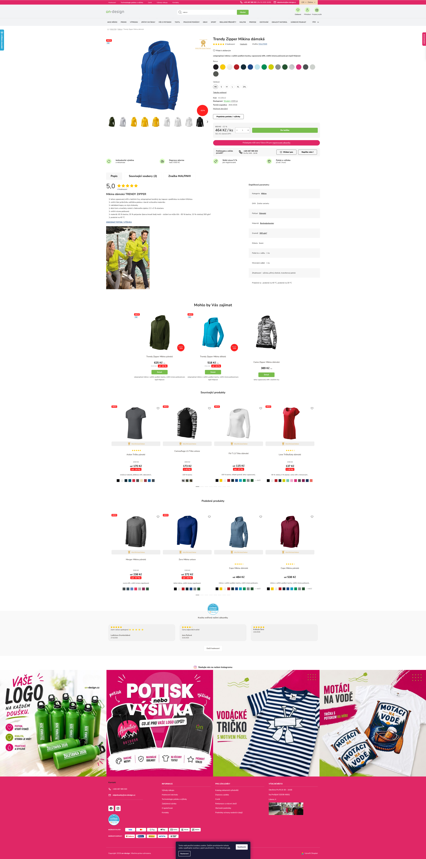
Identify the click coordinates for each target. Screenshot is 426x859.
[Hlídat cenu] (286, 152)
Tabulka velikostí (220, 92)
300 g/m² (263, 233)
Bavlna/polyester (267, 223)
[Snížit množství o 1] (237, 130)
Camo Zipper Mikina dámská (266, 362)
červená (228, 587)
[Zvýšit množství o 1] (248, 130)
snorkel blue (149, 479)
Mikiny (264, 193)
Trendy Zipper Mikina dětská (213, 356)
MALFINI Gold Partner (203, 48)
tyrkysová (240, 587)
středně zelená (244, 587)
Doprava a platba (222, 795)
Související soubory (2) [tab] (143, 176)
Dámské (262, 213)
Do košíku (284, 130)
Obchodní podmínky (223, 808)
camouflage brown (187, 479)
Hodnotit (243, 44)
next (318, 445)
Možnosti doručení (220, 108)
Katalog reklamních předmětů (226, 790)
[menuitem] (112, 22)
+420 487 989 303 (250, 2)
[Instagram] (117, 808)
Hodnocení (112, 2)
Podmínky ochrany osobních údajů (229, 813)
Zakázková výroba (169, 804)
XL (238, 87)
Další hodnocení (213, 648)
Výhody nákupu (162, 2)
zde (228, 848)
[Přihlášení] (307, 12)
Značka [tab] (179, 176)
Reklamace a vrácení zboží (226, 804)
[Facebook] (110, 808)
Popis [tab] (114, 176)
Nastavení (184, 853)
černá (216, 587)
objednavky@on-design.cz (286, 2)
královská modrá (236, 587)
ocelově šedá (299, 479)
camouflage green (191, 479)
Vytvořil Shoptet (311, 853)
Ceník (150, 2)
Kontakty (176, 2)
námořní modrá (232, 587)
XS (215, 87)
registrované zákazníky (281, 142)
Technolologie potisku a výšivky (132, 2)
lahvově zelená (303, 587)
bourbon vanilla (141, 479)
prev (108, 445)
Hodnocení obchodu (170, 795)
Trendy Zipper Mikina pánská (159, 356)
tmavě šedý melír (299, 587)
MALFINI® (263, 44)
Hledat (243, 12)
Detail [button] (159, 372)
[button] (159, 370)
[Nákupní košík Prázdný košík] (317, 12)
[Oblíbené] (298, 12)
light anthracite (137, 479)
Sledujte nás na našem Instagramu (215, 667)
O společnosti (167, 808)
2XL (244, 87)
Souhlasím (241, 847)
